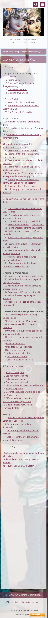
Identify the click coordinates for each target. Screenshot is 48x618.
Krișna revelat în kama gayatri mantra (26, 276)
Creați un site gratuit (22, 615)
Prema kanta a (16, 256)
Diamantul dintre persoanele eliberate (24, 385)
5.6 (6, 231)
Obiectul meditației (15, 343)
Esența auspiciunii (14, 388)
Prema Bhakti (11, 99)
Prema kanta (14, 224)
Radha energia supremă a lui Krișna (25, 227)
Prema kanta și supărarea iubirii (24, 221)
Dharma (12, 76)
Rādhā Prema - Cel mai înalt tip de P (22, 198)
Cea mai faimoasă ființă (17, 375)
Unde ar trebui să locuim (18, 353)
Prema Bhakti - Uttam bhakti (21, 102)
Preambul (9, 67)
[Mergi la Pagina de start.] (23, 19)
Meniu (42, 4)
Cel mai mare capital (15, 379)
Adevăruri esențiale (14, 366)
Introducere (8, 51)
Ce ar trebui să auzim (17, 356)
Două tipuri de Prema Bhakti (21, 112)
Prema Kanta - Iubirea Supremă (23, 150)
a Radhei (25, 224)
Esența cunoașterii (15, 372)
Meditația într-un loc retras (19, 346)
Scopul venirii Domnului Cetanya (20, 465)
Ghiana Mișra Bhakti (17, 89)
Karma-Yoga (14, 79)
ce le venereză (16, 420)
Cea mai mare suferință (17, 382)
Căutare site (35, 4)
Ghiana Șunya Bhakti (18, 92)
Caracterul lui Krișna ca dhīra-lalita (24, 292)
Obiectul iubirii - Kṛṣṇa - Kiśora (22, 186)
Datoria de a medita (15, 350)
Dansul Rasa (38, 224)
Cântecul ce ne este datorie (20, 359)
